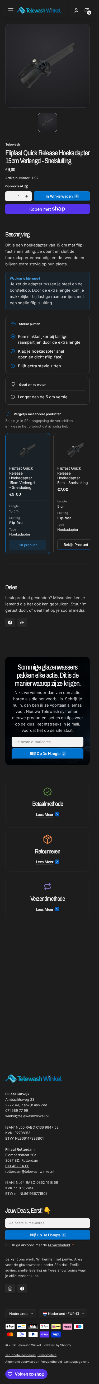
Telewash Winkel (29, 1345)
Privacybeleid (59, 1245)
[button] (11, 10)
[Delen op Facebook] (10, 622)
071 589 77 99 (16, 1110)
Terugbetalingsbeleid (20, 1355)
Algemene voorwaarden (22, 1362)
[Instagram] (10, 1288)
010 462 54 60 (17, 1166)
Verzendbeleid (51, 1362)
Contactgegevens (76, 1362)
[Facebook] (22, 1288)
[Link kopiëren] (22, 622)
